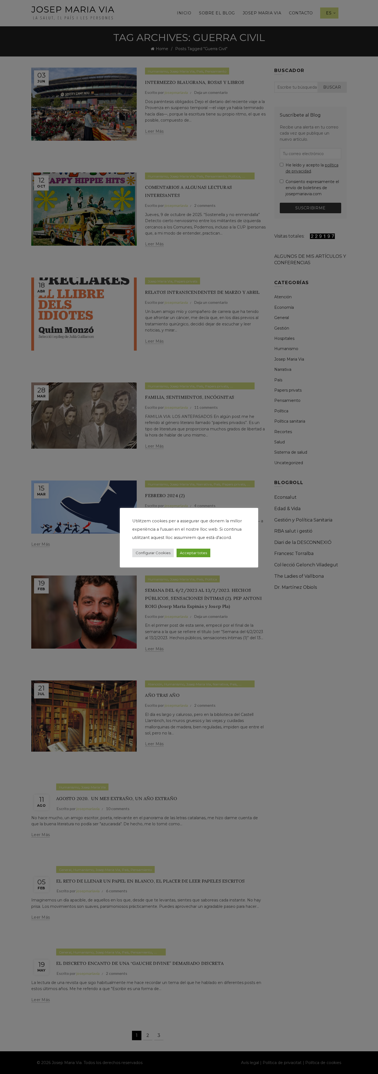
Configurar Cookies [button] (153, 553)
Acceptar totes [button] (193, 553)
